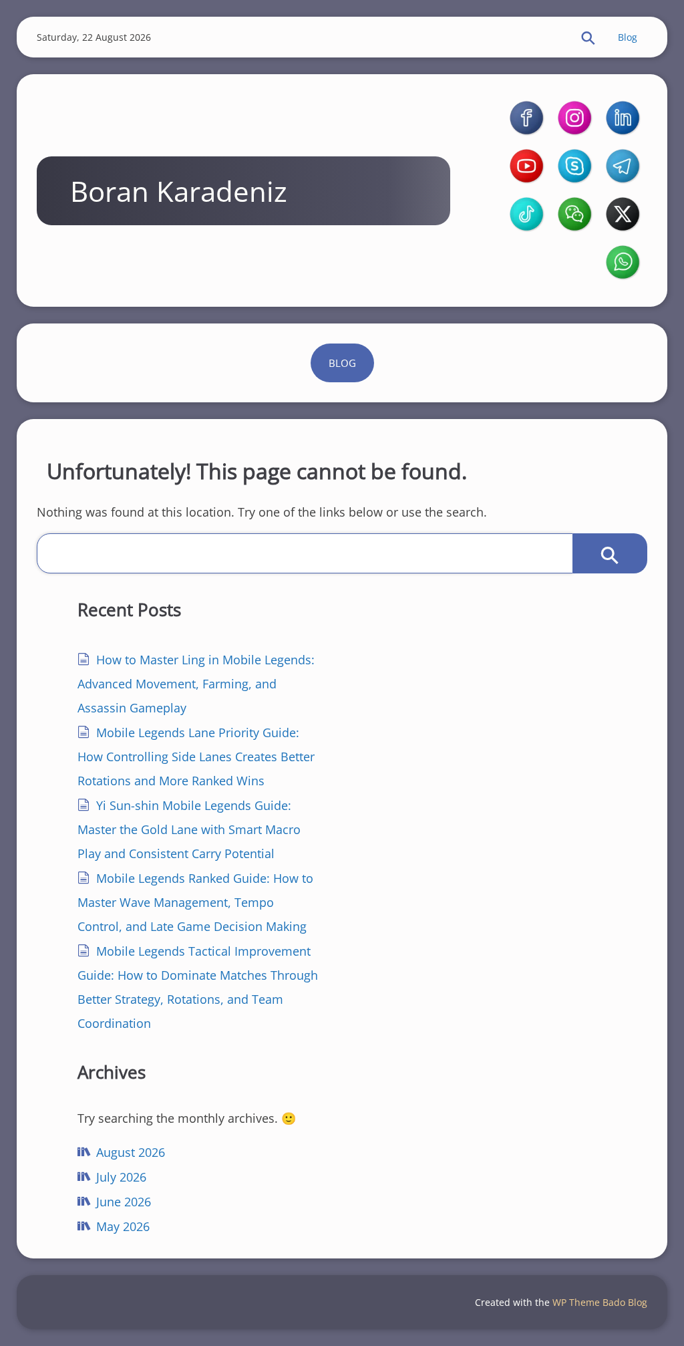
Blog (627, 37)
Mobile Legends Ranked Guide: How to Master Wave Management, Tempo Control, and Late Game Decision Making (195, 902)
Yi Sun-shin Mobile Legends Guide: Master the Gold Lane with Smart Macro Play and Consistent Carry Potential (189, 829)
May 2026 (123, 1226)
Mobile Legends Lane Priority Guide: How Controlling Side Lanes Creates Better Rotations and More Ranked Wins (196, 756)
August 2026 (130, 1152)
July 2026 (121, 1177)
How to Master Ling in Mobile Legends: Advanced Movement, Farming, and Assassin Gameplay (196, 684)
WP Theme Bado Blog (599, 1302)
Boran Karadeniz (178, 191)
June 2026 (123, 1202)
